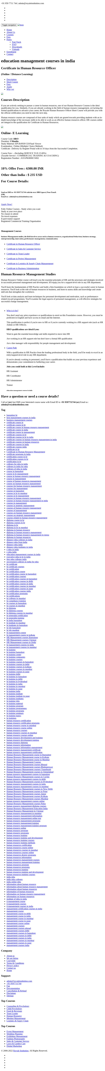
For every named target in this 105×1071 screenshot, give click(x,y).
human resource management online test (24, 818)
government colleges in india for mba (23, 562)
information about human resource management (27, 887)
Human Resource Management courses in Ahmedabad (30, 772)
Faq (8, 986)
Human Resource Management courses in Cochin (28, 777)
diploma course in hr (15, 520)
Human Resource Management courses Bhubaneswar (30, 767)
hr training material (15, 703)
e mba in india (13, 549)
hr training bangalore (15, 652)
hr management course (16, 632)
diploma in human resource (18, 530)
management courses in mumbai (20, 940)
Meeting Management (16, 1018)
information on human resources (20, 896)
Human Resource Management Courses (24, 762)
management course (15, 911)
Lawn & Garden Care (16, 1043)
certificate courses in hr (16, 435)
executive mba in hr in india (18, 557)
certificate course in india (17, 430)
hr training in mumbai (16, 686)
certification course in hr (17, 457)
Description (12, 79)
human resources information (19, 857)
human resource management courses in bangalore (28, 774)
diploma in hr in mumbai (17, 527)
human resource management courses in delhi (26, 779)
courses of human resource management (24, 508)
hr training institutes (15, 698)
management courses (15, 926)
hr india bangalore (14, 620)
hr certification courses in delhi (20, 581)
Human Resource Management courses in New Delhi (30, 789)
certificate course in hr (16, 425)
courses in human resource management (24, 498)
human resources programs (18, 867)
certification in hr (14, 461)
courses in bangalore (15, 491)
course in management (16, 479)
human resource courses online (20, 735)
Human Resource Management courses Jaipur (26, 794)
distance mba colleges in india (19, 540)
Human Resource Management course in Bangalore (29, 755)
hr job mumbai (13, 630)
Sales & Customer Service (18, 1041)
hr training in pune (14, 689)
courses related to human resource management (27, 518)
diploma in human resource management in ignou (28, 535)
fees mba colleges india (17, 559)
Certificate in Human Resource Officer (23, 244)
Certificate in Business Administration (23, 268)
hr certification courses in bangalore (22, 579)
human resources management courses (23, 860)
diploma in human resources (19, 537)
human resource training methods (21, 843)
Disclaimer (11, 993)
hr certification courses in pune (20, 588)
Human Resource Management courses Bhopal (27, 764)
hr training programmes (17, 708)
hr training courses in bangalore (20, 662)
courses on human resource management (24, 513)
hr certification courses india (19, 591)
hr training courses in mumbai (19, 669)
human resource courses (17, 730)
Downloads (17, 47)
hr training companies (16, 657)
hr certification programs (17, 593)
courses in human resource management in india (27, 501)
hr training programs (15, 711)
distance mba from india (17, 542)
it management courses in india (20, 906)
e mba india (12, 552)
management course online (18, 923)
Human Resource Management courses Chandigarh (29, 769)
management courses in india (19, 938)
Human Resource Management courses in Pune (27, 791)
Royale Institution (21, 1051)
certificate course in (15, 422)
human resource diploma (17, 742)
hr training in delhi (14, 679)
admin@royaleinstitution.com (19, 981)
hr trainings (11, 718)
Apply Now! (6, 204)
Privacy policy (13, 965)
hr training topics (14, 716)
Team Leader (12, 1013)
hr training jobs (13, 701)
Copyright (11, 961)
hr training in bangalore (17, 676)
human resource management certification (24, 752)
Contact (10, 54)
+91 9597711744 (14, 983)
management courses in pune (19, 943)
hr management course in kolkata (21, 635)
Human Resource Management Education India (27, 808)
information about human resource (21, 884)
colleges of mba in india (17, 469)
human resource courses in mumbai (22, 733)
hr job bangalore (14, 628)
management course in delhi (19, 913)
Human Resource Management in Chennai (25, 811)
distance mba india (15, 545)
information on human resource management (26, 894)
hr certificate (12, 564)
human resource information (19, 745)
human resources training (17, 869)
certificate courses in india (18, 444)
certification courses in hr (17, 459)
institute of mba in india (17, 899)
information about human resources (22, 889)
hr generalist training (15, 618)
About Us (11, 32)
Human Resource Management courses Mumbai (27, 799)
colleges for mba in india (17, 464)
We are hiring (12, 958)
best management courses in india (21, 417)
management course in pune (19, 921)
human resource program (17, 830)
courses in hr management (18, 496)
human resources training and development (25, 872)
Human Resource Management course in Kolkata (28, 757)
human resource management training (23, 823)
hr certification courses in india (20, 584)
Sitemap (10, 996)
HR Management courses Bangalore (22, 637)
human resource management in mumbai (24, 813)
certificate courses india (17, 447)
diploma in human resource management (24, 532)
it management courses (16, 904)
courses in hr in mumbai (17, 493)
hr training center (14, 654)
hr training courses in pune (18, 672)
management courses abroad (19, 928)
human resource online (16, 828)
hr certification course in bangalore (21, 574)
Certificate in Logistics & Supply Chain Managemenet (30, 263)
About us (10, 956)
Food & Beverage (14, 1011)
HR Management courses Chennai (21, 640)
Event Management (15, 1031)
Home (9, 30)
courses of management (17, 510)
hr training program (15, 706)
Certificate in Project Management (21, 259)
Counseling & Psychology (18, 1006)
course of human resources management (24, 481)
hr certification (13, 569)
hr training (11, 650)
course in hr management (17, 474)
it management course (16, 901)
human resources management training (23, 862)
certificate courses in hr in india (20, 437)
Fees (9, 37)
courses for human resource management (24, 486)
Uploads (15, 49)
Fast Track (16, 42)
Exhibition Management (17, 1036)
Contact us (11, 968)
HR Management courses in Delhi (21, 642)
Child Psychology (14, 1008)
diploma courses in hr (16, 523)
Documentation (13, 988)
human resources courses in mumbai (22, 850)
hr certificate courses (15, 566)
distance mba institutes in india (20, 547)
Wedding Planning (15, 1034)
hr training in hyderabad (17, 681)
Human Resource (14, 1016)
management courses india (18, 945)
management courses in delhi (19, 935)
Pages (9, 39)
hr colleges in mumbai (16, 598)
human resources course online (20, 847)
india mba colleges (15, 879)
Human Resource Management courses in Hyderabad (30, 782)
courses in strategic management (20, 505)
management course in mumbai (20, 918)
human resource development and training (25, 738)
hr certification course (16, 571)
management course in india (19, 916)
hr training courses (14, 659)
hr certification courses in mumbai (21, 586)
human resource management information (24, 816)
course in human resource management (23, 476)
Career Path (12, 348)
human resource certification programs (23, 723)
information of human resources (20, 891)
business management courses (19, 420)
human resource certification (19, 720)
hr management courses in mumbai (22, 647)
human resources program (18, 865)
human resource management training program (27, 825)
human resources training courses (21, 874)
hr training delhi (13, 674)
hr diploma (11, 608)
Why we (10, 89)
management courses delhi (18, 931)
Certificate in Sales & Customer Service (24, 249)
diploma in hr (12, 525)
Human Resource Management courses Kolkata (27, 796)
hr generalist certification (17, 615)
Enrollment (11, 52)
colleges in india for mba (17, 466)
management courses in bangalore (21, 933)
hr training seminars (15, 713)
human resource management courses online (26, 801)
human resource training (17, 835)
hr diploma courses (15, 610)
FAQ (14, 44)
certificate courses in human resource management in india (32, 439)
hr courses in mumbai (16, 606)
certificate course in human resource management (28, 427)
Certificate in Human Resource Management (26, 452)
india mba (11, 877)
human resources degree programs (21, 855)
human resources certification (19, 845)
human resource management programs (23, 821)
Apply (9, 87)
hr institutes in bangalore (17, 625)
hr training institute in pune (18, 696)
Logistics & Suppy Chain (17, 1021)
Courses (10, 35)
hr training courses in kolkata (19, 667)
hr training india (13, 691)
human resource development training (23, 740)
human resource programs (18, 833)
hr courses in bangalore (17, 603)
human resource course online (19, 728)
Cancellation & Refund (17, 991)
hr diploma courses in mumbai (20, 613)
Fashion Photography (16, 1039)
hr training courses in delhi (18, 664)
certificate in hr (13, 449)
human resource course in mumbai (21, 725)
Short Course (12, 82)
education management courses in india (23, 554)
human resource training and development (25, 838)
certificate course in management (21, 432)
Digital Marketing (14, 1046)
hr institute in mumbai (16, 623)
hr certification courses (16, 576)
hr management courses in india (20, 645)
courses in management (17, 503)
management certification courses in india (24, 909)
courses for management (17, 488)
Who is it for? (12, 310)
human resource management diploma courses (26, 806)
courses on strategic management (21, 515)
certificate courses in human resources (23, 442)
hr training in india (14, 684)
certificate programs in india (18, 454)
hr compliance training (16, 601)
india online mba (14, 882)
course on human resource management (24, 483)
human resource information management (24, 747)
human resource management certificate (24, 750)
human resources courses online (20, 852)
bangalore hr (12, 415)
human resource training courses (20, 840)
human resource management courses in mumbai (27, 786)
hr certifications (13, 596)
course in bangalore (15, 471)
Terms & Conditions (15, 963)
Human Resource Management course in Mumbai (28, 760)
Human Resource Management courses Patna (26, 804)
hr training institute (15, 694)
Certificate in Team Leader (18, 254)
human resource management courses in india (26, 784)
